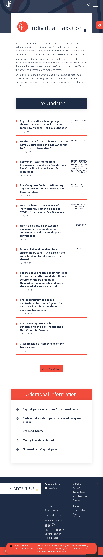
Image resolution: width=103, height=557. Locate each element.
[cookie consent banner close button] (11, 546)
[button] (95, 5)
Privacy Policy (59, 551)
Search (89, 4)
